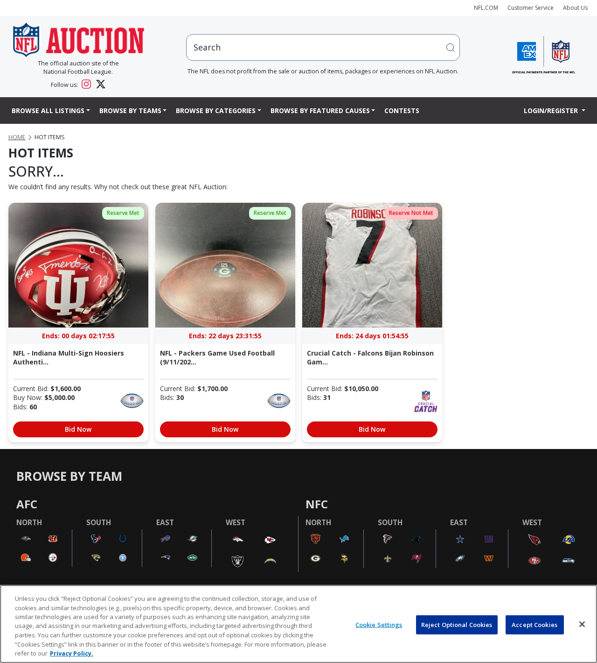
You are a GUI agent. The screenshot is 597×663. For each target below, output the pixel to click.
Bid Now (78, 429)
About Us (575, 8)
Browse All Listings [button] (48, 110)
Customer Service (530, 8)
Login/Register (552, 110)
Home (17, 137)
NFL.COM (486, 8)
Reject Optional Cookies (457, 624)
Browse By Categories (216, 110)
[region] (298, 624)
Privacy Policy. (71, 653)
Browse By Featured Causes (320, 110)
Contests (401, 110)
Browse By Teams (130, 110)
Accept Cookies (534, 624)
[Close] (582, 624)
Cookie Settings (379, 624)
